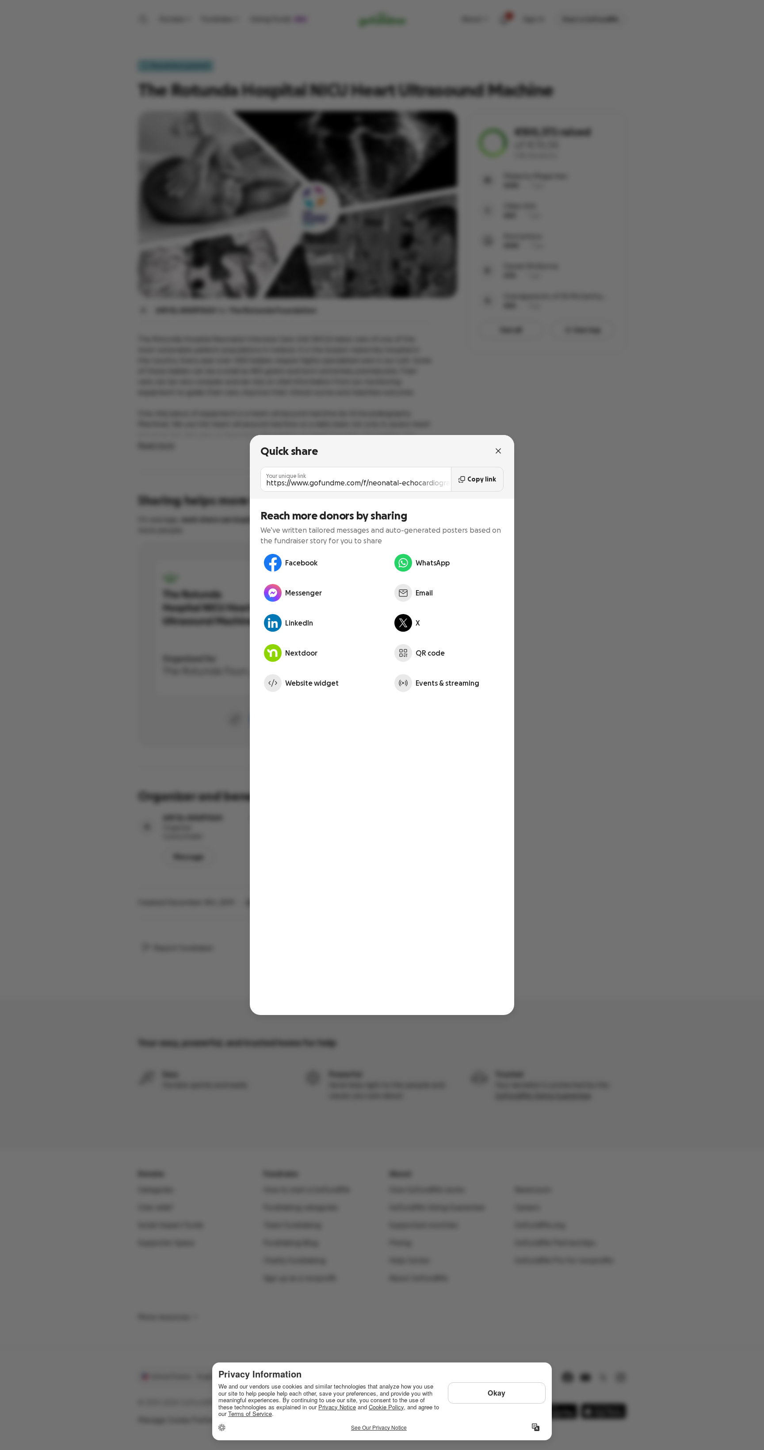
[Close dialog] (498, 451)
